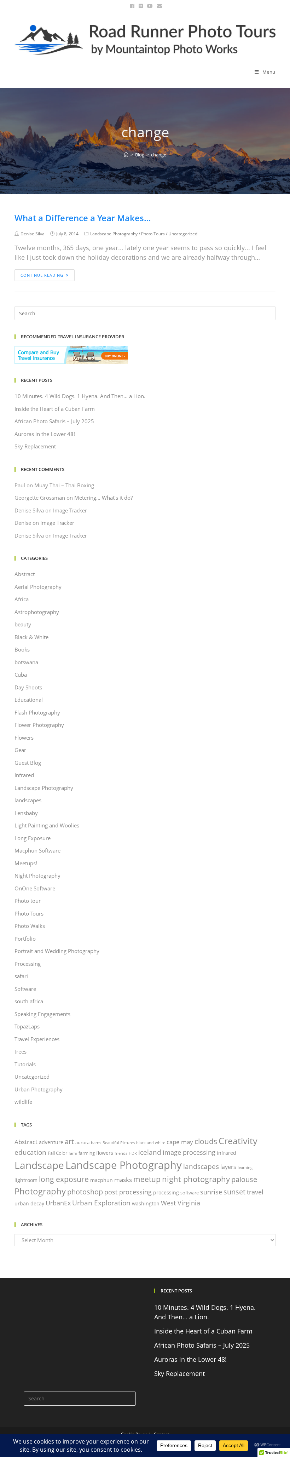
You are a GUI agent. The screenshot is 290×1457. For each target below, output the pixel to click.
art (69, 1141)
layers (228, 1167)
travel (255, 1192)
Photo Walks (29, 925)
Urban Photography (38, 1089)
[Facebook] (132, 6)
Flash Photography (37, 712)
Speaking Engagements (42, 1013)
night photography (196, 1179)
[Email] (158, 6)
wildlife (23, 1101)
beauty (22, 624)
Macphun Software (37, 850)
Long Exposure (32, 838)
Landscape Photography (114, 234)
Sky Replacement (35, 446)
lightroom (25, 1180)
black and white (150, 1142)
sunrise (211, 1192)
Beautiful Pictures (119, 1142)
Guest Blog (27, 762)
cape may (180, 1142)
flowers (104, 1152)
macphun (101, 1180)
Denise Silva (33, 234)
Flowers (24, 737)
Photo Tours (153, 234)
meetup (147, 1179)
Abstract (24, 574)
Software (25, 988)
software (189, 1192)
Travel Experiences (36, 1039)
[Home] (126, 154)
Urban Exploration (101, 1203)
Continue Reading (42, 275)
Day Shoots (28, 687)
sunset (234, 1192)
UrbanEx (58, 1203)
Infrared (24, 775)
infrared (226, 1152)
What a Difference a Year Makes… (82, 218)
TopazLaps (27, 1026)
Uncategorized (182, 234)
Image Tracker (70, 510)
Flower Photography (39, 724)
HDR (133, 1153)
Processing (27, 963)
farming (87, 1153)
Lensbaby (26, 812)
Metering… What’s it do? (103, 497)
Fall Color (57, 1153)
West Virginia (180, 1203)
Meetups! (25, 863)
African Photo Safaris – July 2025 (54, 421)
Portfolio (25, 938)
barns (96, 1142)
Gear (20, 749)
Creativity (238, 1141)
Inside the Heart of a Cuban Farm (54, 408)
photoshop (85, 1192)
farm (73, 1153)
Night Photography (37, 875)
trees (20, 1051)
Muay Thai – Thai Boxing (64, 485)
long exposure (64, 1179)
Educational (28, 699)
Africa (21, 599)
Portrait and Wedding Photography (56, 950)
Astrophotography (36, 611)
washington (146, 1203)
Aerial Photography (38, 586)
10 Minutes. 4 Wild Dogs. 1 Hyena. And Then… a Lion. (79, 396)
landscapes (27, 800)
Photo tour (27, 900)
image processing (189, 1152)
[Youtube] (150, 6)
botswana (26, 662)
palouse (244, 1179)
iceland (149, 1152)
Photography (40, 1191)
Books (22, 649)
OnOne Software (34, 888)
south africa (28, 1001)
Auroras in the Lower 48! (44, 433)
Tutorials (25, 1064)
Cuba (20, 674)
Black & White (31, 637)
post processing (128, 1192)
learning (245, 1167)
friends (121, 1153)
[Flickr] (141, 6)
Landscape (39, 1165)
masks (123, 1180)
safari (21, 976)
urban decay (29, 1203)
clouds (206, 1141)
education (30, 1152)
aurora (82, 1142)
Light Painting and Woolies (46, 825)
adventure (51, 1142)
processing (166, 1192)
